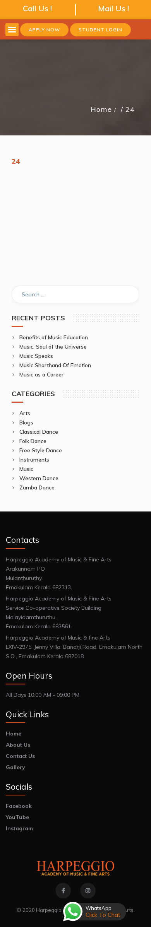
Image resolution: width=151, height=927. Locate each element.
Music (26, 468)
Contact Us (20, 756)
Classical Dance (38, 431)
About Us (18, 744)
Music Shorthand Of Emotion (55, 365)
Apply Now (44, 29)
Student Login (100, 29)
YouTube (17, 817)
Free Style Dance (40, 450)
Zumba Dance (37, 487)
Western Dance (38, 478)
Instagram (19, 828)
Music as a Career (41, 374)
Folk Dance (32, 441)
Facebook (19, 805)
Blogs (26, 422)
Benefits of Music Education (53, 337)
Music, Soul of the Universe (53, 346)
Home (101, 109)
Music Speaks (36, 355)
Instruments (34, 459)
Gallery (15, 767)
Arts (24, 413)
